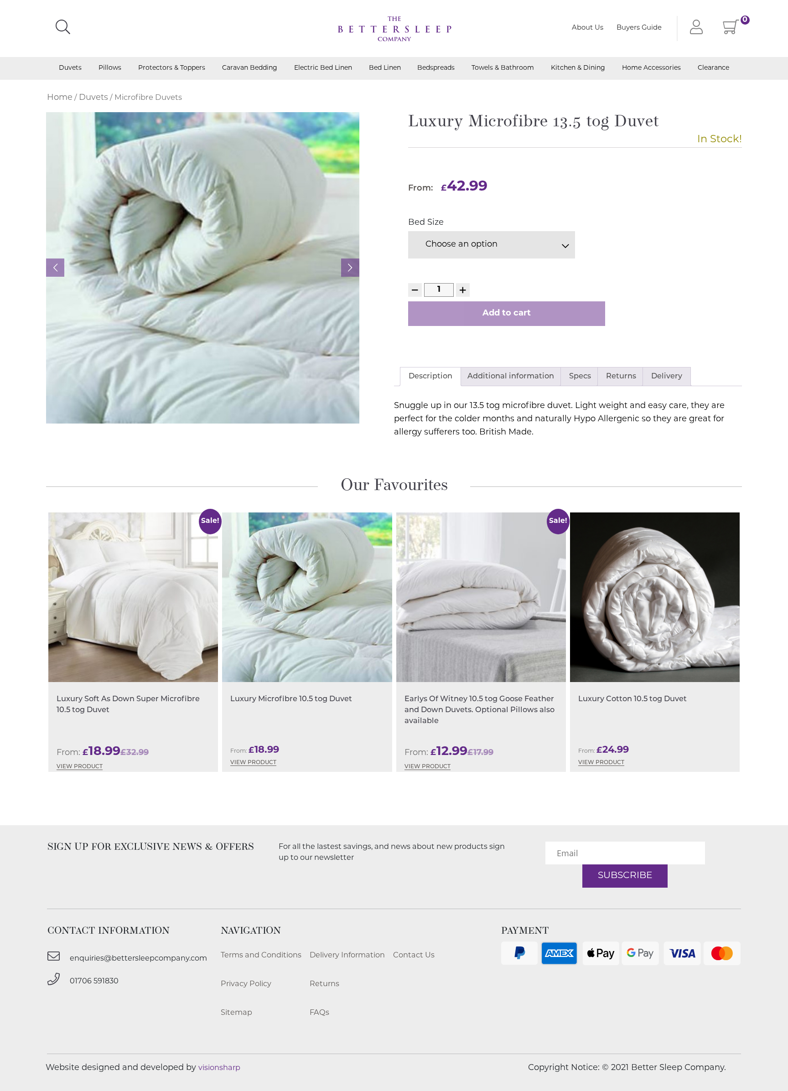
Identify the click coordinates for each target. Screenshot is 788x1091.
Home (60, 98)
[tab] (430, 376)
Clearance (713, 68)
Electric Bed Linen (323, 68)
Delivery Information (347, 955)
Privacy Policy (246, 984)
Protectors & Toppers (171, 68)
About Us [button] (587, 28)
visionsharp (219, 1068)
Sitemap (236, 1013)
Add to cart (506, 314)
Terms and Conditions (261, 955)
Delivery (666, 376)
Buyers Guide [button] (639, 28)
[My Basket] (731, 30)
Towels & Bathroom (503, 68)
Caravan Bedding (249, 68)
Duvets (70, 68)
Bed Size (426, 223)
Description (430, 376)
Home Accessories (651, 68)
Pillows (109, 68)
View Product (80, 767)
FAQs (319, 1013)
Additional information (510, 376)
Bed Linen (385, 68)
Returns (621, 376)
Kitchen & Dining (578, 68)
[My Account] (694, 28)
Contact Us (414, 955)
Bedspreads (436, 68)
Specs (580, 376)
